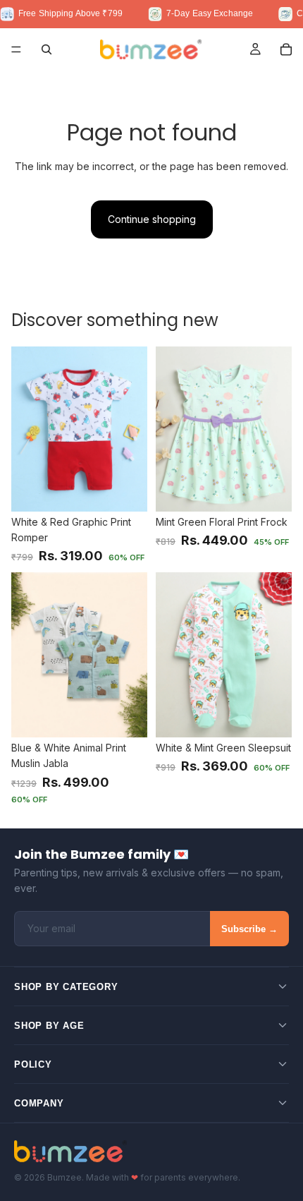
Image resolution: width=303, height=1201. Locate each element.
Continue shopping (152, 219)
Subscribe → (249, 929)
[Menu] (16, 49)
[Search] (46, 49)
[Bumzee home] (70, 1151)
